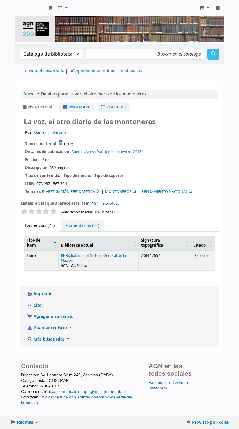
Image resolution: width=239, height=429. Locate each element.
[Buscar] (213, 54)
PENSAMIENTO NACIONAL (165, 191)
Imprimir (42, 294)
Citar (37, 305)
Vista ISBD (115, 107)
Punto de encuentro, (114, 151)
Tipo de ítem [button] (34, 243)
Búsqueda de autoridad (92, 71)
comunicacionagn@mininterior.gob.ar (91, 391)
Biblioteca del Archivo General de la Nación (93, 258)
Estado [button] (199, 245)
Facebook (157, 382)
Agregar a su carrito (53, 317)
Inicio (29, 94)
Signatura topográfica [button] (152, 243)
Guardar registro (50, 328)
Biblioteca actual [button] (77, 245)
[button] (50, 8)
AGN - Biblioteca (105, 203)
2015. (137, 151)
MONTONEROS (118, 191)
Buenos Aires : (83, 151)
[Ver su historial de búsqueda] (218, 8)
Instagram (157, 388)
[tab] (82, 226)
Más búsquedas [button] (49, 339)
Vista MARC (79, 107)
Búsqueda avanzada (44, 71)
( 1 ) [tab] (40, 225)
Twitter (179, 382)
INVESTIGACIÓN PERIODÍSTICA (68, 191)
